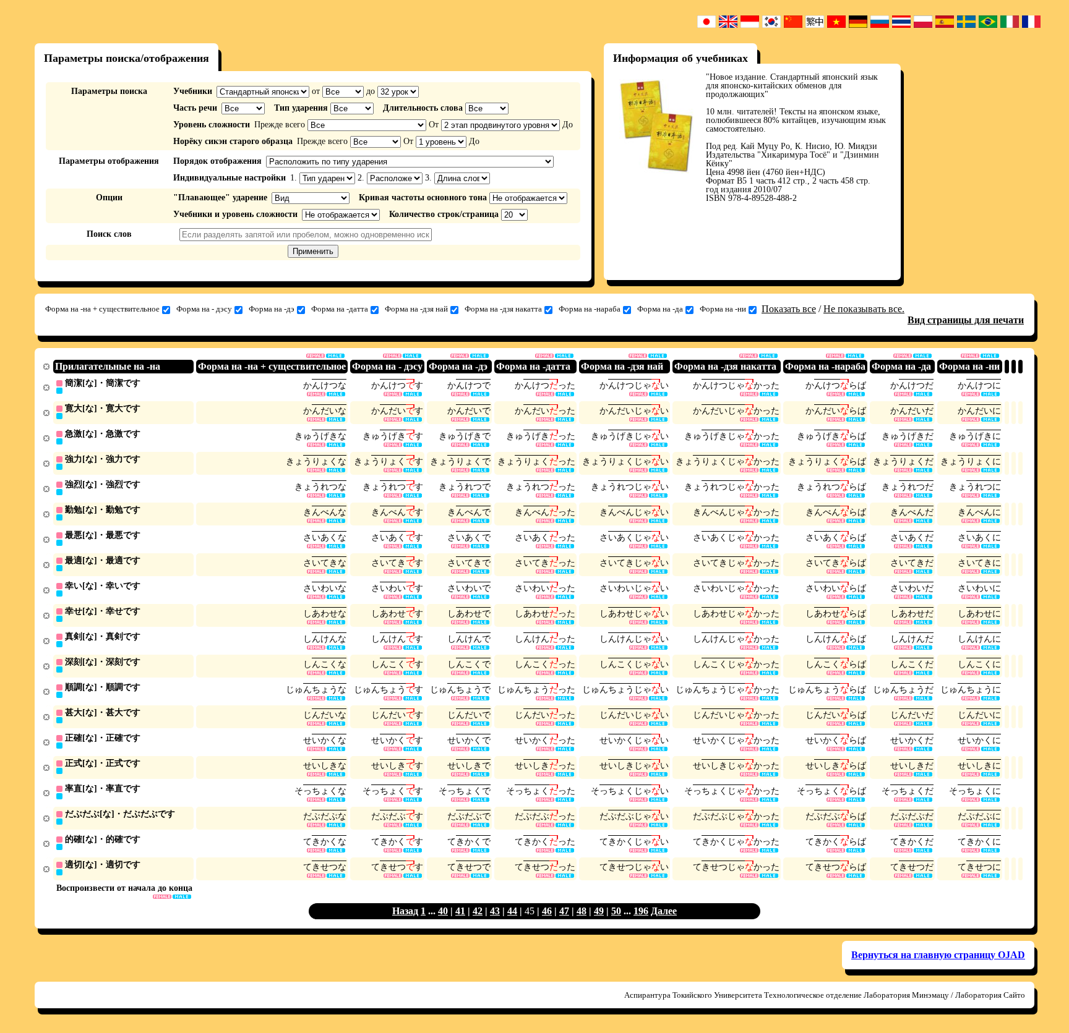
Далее (664, 911)
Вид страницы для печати (966, 320)
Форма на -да (660, 308)
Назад (405, 911)
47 (564, 911)
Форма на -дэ (271, 308)
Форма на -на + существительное (102, 308)
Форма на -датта (339, 308)
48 (581, 911)
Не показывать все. (863, 309)
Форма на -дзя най (416, 308)
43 (495, 911)
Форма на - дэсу (204, 308)
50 (616, 911)
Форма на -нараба (589, 308)
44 (512, 911)
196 (640, 911)
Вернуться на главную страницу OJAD (938, 955)
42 (478, 911)
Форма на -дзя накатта (503, 308)
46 (547, 911)
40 (443, 911)
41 (460, 911)
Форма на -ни (723, 308)
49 (599, 911)
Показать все (789, 309)
